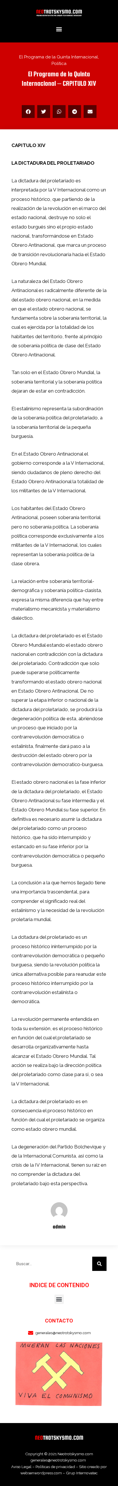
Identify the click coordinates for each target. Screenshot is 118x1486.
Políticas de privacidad (55, 1466)
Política (59, 63)
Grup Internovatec (82, 1473)
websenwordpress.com (41, 1473)
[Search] (99, 1264)
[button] (59, 29)
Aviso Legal (21, 1466)
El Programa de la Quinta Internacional (58, 57)
